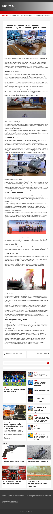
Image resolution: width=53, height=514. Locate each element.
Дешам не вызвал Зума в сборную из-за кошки (41, 391)
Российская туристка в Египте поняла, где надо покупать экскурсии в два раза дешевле (41, 419)
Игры (29, 478)
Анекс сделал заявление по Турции (41, 427)
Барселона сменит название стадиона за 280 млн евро (40, 400)
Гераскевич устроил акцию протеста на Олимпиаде (40, 383)
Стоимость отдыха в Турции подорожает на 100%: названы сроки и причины (41, 437)
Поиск (48, 363)
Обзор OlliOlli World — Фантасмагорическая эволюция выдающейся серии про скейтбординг (37, 484)
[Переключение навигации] (3, 12)
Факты (5, 443)
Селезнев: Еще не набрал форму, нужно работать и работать (40, 375)
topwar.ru (11, 345)
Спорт (5, 387)
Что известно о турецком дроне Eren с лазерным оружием (12, 482)
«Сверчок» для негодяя (41, 353)
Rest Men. (8, 5)
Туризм (5, 421)
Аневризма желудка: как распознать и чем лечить (14, 354)
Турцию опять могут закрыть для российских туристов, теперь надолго (41, 410)
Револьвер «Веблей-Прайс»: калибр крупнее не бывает (13, 462)
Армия (6, 23)
